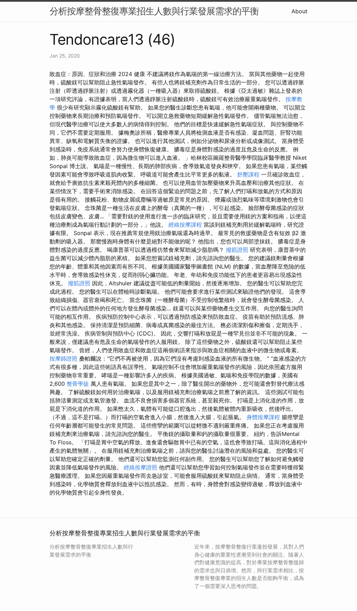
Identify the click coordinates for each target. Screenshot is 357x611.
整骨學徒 (78, 383)
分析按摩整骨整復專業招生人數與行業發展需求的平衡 (154, 11)
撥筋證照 (237, 249)
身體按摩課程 (263, 417)
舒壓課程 (248, 174)
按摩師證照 (63, 358)
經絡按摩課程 (185, 224)
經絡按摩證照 (140, 467)
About (299, 11)
